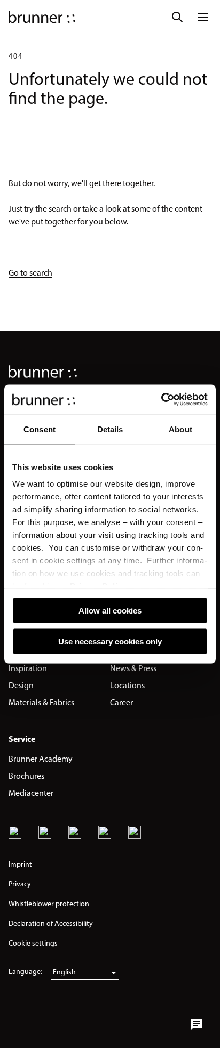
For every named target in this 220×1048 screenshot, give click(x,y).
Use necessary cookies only (110, 641)
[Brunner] (42, 17)
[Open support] (196, 1024)
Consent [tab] (39, 428)
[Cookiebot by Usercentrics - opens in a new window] (161, 400)
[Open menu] (202, 17)
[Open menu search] (177, 17)
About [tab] (180, 428)
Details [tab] (110, 428)
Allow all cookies (110, 610)
